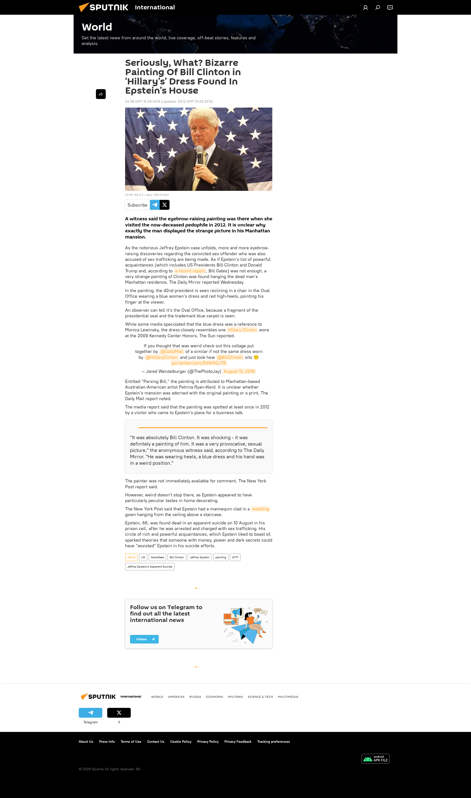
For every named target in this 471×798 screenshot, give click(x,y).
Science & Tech (260, 696)
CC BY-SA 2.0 (134, 194)
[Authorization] (365, 7)
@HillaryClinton (162, 357)
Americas (176, 696)
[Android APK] (375, 759)
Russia (195, 696)
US (143, 557)
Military (235, 696)
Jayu (149, 194)
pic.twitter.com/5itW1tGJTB (199, 363)
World (131, 557)
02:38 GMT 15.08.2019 (142, 101)
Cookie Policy (180, 741)
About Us (86, 741)
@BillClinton (230, 357)
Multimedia (288, 696)
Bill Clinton (162, 194)
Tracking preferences (273, 741)
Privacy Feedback (237, 741)
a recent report (190, 271)
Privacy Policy (208, 741)
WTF (235, 557)
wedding (260, 509)
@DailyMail (171, 351)
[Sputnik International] (105, 13)
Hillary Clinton (242, 330)
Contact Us (155, 741)
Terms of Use (131, 741)
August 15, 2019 (239, 371)
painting (220, 557)
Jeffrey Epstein (199, 557)
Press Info (107, 741)
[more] (101, 94)
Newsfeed (157, 557)
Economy (214, 696)
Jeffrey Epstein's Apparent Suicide (149, 566)
